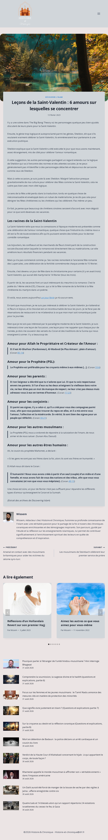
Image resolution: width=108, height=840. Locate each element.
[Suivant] (100, 612)
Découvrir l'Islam (54, 97)
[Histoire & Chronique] (25, 14)
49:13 (71, 481)
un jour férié (47, 297)
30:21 (43, 417)
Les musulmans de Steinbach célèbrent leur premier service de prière (82, 551)
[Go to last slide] (7, 612)
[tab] (48, 644)
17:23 (68, 392)
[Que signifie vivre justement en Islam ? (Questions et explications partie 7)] (11, 710)
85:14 (20, 352)
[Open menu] (98, 13)
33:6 (97, 367)
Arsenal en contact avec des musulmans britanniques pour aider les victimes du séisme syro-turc (24, 553)
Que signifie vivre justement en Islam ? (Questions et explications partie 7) (60, 707)
